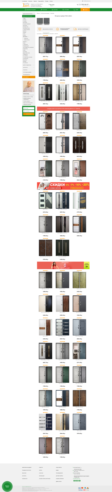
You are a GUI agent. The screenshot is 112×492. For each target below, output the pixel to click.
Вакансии (24, 473)
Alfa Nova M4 (62, 177)
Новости (35, 1)
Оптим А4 (79, 312)
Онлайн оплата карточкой (44, 478)
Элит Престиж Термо (45, 256)
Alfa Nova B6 (45, 407)
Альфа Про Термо (45, 101)
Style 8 (62, 312)
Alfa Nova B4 (45, 454)
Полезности (24, 478)
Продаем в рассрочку (26, 470)
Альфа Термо (79, 336)
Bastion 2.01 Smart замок (62, 130)
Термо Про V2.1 (45, 430)
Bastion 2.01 (62, 153)
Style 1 (79, 288)
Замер (76, 9)
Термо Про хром (62, 209)
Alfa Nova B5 (79, 77)
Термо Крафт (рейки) (79, 53)
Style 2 (79, 209)
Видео (57, 470)
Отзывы (46, 1)
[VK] (73, 480)
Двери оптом (58, 481)
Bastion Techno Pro (62, 233)
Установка (66, 9)
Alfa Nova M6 (79, 101)
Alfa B (79, 430)
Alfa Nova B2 (45, 288)
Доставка (55, 9)
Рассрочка (44, 9)
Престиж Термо (45, 130)
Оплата (51, 1)
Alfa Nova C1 (62, 454)
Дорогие (56, 33)
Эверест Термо (45, 359)
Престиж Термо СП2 (79, 153)
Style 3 (45, 209)
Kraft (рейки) (62, 407)
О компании (24, 1)
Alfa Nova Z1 (79, 177)
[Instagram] (77, 480)
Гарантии (41, 473)
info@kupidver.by (86, 1)
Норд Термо (62, 430)
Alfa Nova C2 (45, 233)
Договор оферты (59, 475)
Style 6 (79, 130)
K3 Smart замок (45, 53)
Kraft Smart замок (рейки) (62, 53)
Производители (59, 473)
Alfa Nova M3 (79, 407)
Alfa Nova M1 (45, 383)
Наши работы (41, 1)
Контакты (30, 1)
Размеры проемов (60, 478)
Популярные (46, 33)
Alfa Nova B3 (62, 359)
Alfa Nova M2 (79, 383)
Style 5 (45, 336)
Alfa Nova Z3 (79, 359)
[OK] (79, 480)
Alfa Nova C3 (62, 383)
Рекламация (41, 475)
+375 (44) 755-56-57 (77, 467)
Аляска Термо (62, 256)
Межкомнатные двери (31, 9)
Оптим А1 (62, 288)
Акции (86, 9)
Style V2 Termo (62, 77)
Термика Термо (45, 312)
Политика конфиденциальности (26, 486)
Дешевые (52, 33)
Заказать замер (7, 486)
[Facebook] (75, 480)
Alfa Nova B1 (45, 153)
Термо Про (62, 101)
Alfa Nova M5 (45, 77)
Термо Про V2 (62, 336)
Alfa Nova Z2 (45, 177)
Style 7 (79, 233)
